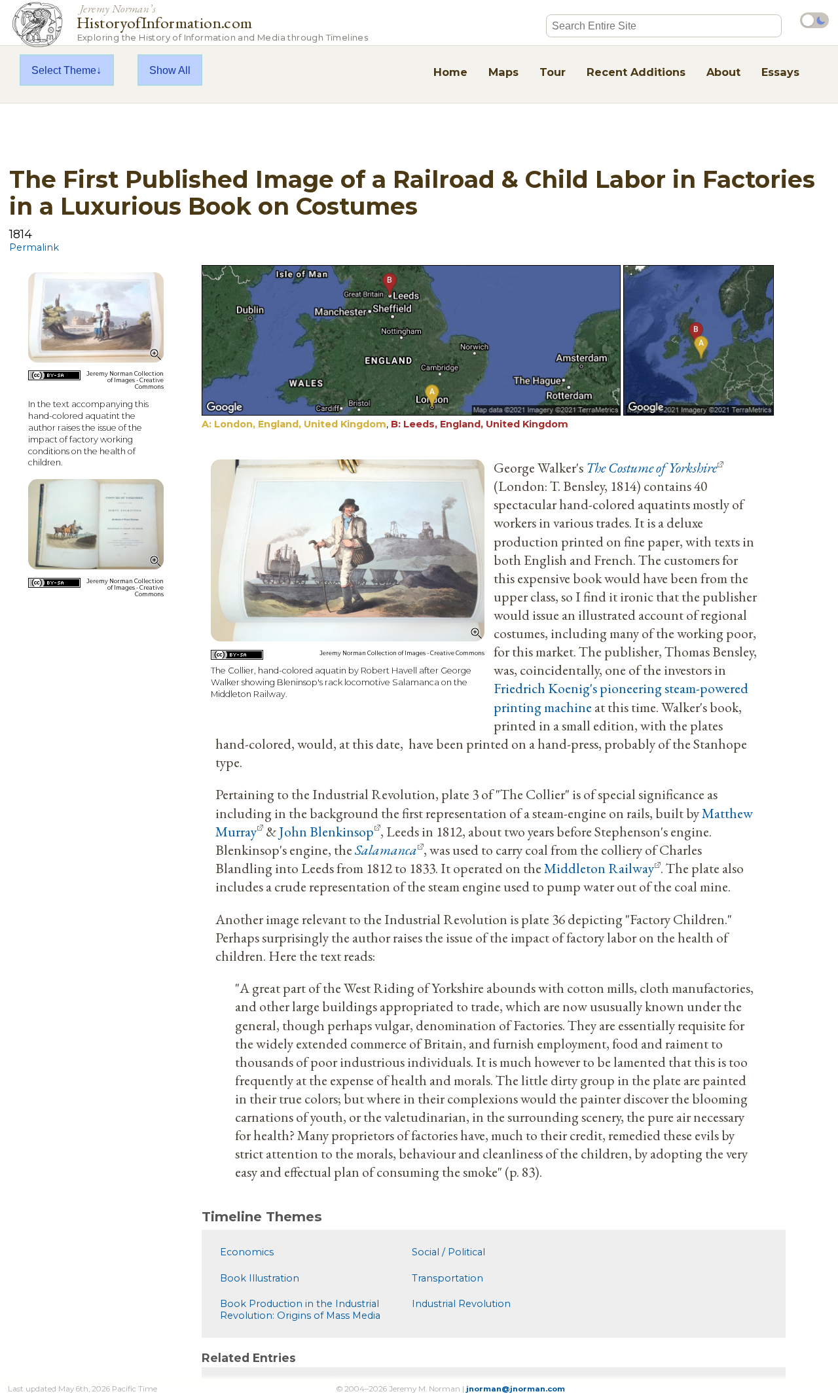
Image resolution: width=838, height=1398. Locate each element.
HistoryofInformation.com (222, 22)
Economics (247, 1252)
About (723, 72)
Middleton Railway (599, 868)
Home (450, 72)
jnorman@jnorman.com (515, 1388)
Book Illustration (259, 1278)
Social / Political (448, 1252)
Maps (503, 72)
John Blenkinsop (326, 831)
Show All (170, 70)
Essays (780, 72)
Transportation (447, 1278)
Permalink (34, 247)
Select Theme (63, 70)
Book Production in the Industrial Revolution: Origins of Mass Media (300, 1309)
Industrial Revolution (461, 1304)
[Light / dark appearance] (814, 20)
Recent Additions (636, 72)
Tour (552, 72)
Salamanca (386, 849)
